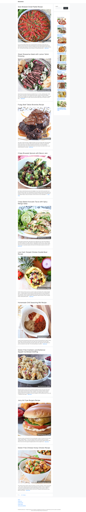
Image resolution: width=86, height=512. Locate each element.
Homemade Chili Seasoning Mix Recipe (32, 302)
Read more (47, 48)
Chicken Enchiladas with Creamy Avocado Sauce (61, 62)
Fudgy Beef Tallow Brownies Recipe (31, 105)
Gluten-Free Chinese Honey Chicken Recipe (34, 448)
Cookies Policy (20, 502)
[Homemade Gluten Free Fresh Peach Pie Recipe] (61, 49)
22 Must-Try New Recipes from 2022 (60, 81)
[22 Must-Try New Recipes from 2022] (61, 77)
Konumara (21, 1)
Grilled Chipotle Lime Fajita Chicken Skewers (61, 90)
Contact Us (20, 501)
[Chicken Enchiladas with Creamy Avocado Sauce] (61, 58)
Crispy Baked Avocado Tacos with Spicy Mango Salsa (61, 109)
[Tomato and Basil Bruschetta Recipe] (61, 22)
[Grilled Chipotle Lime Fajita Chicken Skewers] (61, 86)
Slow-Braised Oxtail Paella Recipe (30, 7)
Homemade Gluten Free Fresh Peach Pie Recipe (61, 54)
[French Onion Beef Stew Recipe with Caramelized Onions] (61, 67)
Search (57, 6)
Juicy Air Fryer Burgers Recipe (29, 400)
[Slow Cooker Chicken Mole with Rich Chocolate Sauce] (61, 31)
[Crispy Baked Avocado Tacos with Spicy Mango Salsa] (61, 104)
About (19, 499)
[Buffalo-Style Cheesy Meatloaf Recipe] (61, 40)
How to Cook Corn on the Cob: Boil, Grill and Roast (61, 99)
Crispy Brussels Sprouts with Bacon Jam (33, 153)
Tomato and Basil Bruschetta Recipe (60, 26)
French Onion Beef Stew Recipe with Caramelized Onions (61, 71)
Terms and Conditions (22, 505)
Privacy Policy (20, 504)
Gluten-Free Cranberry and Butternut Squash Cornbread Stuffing (31, 351)
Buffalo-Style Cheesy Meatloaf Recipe (61, 45)
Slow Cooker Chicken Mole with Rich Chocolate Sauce (61, 35)
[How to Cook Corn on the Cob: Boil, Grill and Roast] (61, 94)
